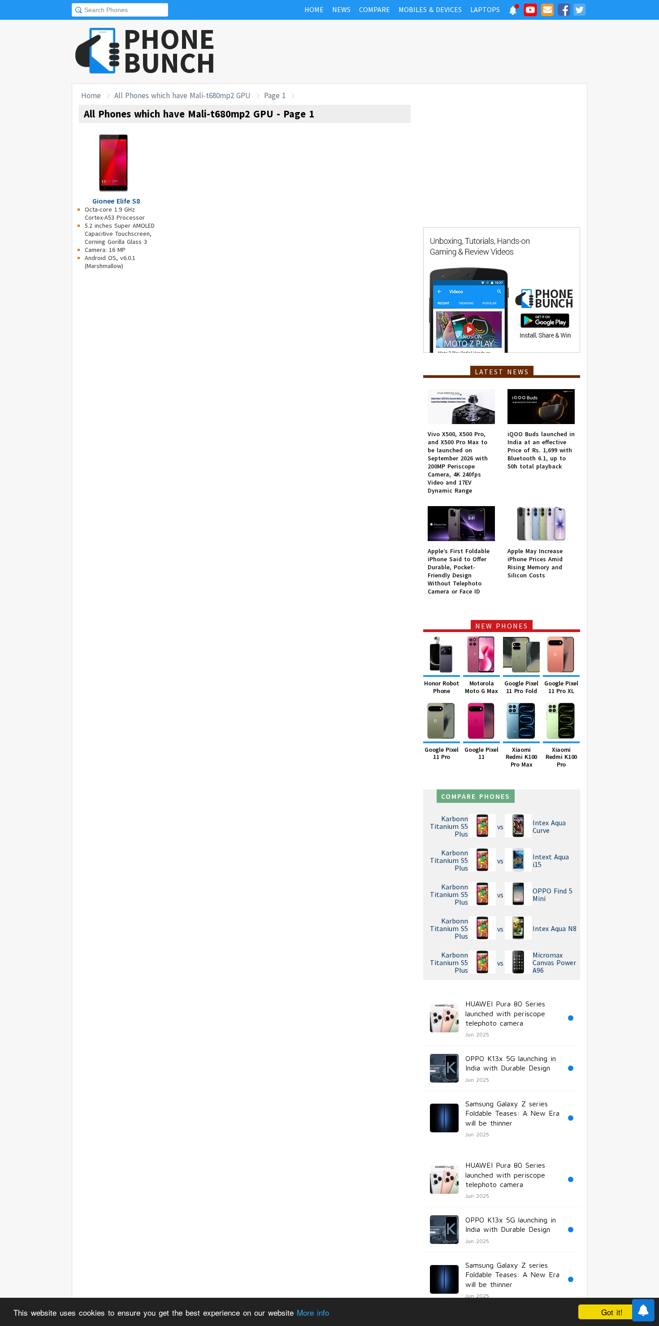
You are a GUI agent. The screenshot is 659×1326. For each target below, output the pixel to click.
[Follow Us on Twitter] (579, 11)
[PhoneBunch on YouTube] (530, 12)
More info (313, 1312)
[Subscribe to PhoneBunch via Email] (547, 11)
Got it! (612, 1311)
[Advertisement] (424, 51)
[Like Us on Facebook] (563, 11)
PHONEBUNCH (169, 50)
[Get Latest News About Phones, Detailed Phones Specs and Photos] (97, 51)
